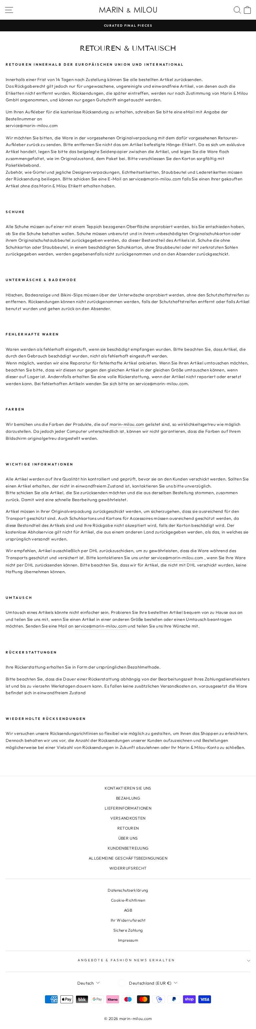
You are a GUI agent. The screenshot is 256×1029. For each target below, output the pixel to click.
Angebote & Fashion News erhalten (126, 960)
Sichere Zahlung (128, 930)
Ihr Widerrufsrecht (128, 920)
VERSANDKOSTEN (127, 818)
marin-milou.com (127, 424)
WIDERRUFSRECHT (128, 868)
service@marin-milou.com (32, 125)
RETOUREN (128, 828)
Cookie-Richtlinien (128, 900)
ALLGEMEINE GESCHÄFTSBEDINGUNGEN (128, 858)
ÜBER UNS (128, 838)
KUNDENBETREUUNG (128, 848)
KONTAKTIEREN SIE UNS (128, 788)
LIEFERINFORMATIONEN (128, 808)
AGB (128, 910)
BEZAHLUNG (128, 798)
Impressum (128, 940)
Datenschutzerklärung (128, 890)
